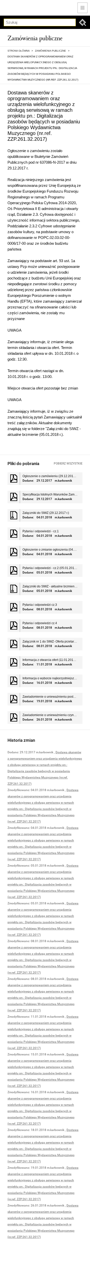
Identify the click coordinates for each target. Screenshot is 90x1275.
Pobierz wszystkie (68, 463)
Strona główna (19, 50)
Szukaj (82, 22)
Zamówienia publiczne (50, 50)
